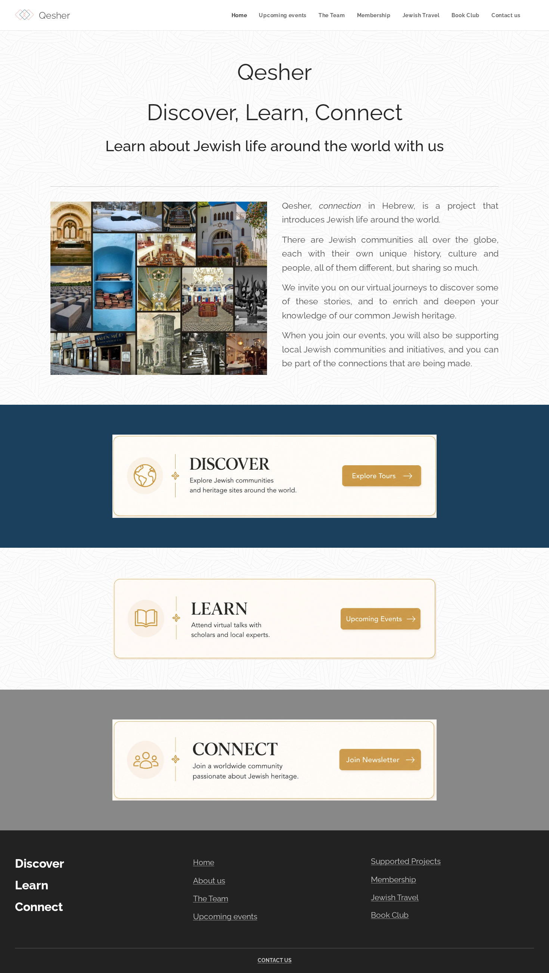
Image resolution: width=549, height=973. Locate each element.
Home (203, 862)
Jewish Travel (395, 897)
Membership (393, 879)
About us (209, 880)
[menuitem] (241, 15)
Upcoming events (225, 916)
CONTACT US (275, 960)
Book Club (390, 915)
